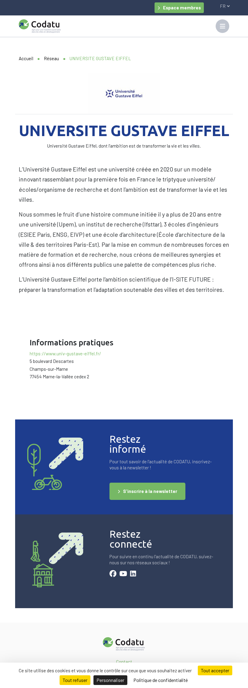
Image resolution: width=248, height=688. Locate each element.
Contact (124, 661)
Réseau (51, 58)
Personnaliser (110, 680)
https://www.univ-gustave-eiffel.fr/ (65, 353)
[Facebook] (112, 574)
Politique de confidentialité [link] (160, 680)
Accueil (26, 58)
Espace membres (182, 7)
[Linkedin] (133, 574)
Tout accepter (215, 670)
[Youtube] (123, 574)
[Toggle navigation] (222, 26)
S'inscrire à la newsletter (150, 491)
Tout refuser (75, 680)
